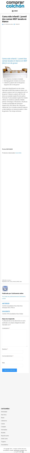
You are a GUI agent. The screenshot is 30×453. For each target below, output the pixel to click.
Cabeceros (4, 420)
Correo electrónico (7, 356)
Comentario (6, 328)
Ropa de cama (5, 435)
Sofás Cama (4, 438)
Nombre (5, 349)
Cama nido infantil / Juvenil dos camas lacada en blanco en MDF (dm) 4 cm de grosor (14, 61)
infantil (14, 281)
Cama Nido (18, 153)
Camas (9, 280)
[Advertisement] (15, 42)
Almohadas (4, 411)
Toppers (3, 441)
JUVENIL (17, 281)
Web (3, 363)
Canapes (3, 426)
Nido (21, 281)
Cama (8, 281)
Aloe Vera (3, 415)
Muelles (3, 432)
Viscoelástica (4, 444)
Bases (2, 417)
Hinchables (4, 429)
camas (11, 281)
